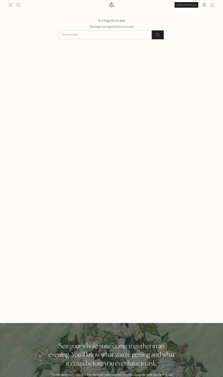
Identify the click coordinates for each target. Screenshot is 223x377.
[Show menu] (10, 5)
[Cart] (212, 5)
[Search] (158, 34)
